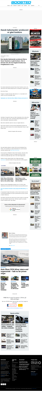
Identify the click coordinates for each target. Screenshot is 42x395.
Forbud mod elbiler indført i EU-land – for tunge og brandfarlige (37, 198)
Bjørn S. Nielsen (12, 233)
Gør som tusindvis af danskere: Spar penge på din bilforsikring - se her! (14, 189)
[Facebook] (1, 384)
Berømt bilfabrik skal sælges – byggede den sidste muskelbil (7, 326)
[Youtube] (5, 384)
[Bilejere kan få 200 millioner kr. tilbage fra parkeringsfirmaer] (3, 335)
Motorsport (32, 110)
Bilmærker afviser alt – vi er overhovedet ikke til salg (37, 130)
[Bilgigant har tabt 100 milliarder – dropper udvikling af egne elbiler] (32, 121)
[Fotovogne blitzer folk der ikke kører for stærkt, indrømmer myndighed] (22, 319)
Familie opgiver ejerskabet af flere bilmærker (24, 346)
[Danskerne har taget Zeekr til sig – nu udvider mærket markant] (32, 204)
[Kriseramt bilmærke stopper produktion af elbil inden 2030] (3, 340)
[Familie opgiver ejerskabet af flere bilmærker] (18, 346)
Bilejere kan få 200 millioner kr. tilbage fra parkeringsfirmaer (10, 335)
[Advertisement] (15, 222)
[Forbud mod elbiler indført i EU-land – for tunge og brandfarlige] (32, 197)
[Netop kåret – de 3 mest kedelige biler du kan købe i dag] (18, 335)
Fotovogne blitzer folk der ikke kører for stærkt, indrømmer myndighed (21, 328)
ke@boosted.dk (34, 388)
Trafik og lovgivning (18, 322)
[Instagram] (3, 384)
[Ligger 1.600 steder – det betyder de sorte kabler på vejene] (32, 224)
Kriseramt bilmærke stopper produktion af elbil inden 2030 (10, 341)
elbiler (2, 364)
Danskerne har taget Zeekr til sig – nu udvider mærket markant (37, 206)
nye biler (4, 364)
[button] (39, 6)
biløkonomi (3, 376)
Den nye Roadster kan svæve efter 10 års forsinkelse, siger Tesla (38, 136)
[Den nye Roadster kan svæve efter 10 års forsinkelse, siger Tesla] (32, 135)
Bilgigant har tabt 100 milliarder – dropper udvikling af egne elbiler (37, 123)
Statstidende (3, 159)
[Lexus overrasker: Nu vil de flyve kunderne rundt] (35, 186)
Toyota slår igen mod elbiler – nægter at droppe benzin (24, 341)
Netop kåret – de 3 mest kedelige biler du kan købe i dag (24, 335)
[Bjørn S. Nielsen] (5, 239)
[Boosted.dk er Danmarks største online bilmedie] (21, 2)
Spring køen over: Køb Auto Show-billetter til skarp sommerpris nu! (14, 98)
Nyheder (15, 27)
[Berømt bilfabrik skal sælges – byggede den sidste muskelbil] (7, 319)
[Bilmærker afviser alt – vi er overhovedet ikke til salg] (32, 129)
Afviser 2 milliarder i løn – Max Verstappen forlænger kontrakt (34, 115)
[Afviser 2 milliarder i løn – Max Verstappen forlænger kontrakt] (35, 107)
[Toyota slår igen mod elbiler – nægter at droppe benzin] (18, 340)
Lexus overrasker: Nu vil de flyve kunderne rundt (35, 192)
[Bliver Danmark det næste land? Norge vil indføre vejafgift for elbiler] (32, 217)
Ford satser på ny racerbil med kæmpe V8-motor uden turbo (10, 347)
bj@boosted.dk (13, 245)
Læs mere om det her (15, 150)
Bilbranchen (3, 322)
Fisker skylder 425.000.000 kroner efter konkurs (37, 212)
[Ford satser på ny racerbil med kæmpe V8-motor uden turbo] (3, 346)
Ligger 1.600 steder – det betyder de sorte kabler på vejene (37, 225)
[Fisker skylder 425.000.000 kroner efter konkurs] (32, 211)
